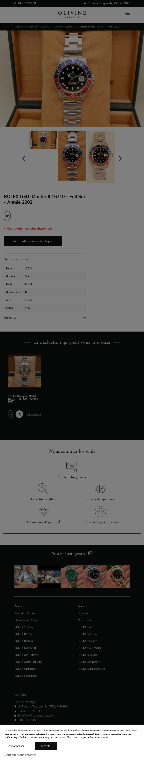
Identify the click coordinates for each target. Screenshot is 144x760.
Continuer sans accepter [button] (20, 754)
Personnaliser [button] (16, 746)
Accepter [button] (45, 746)
